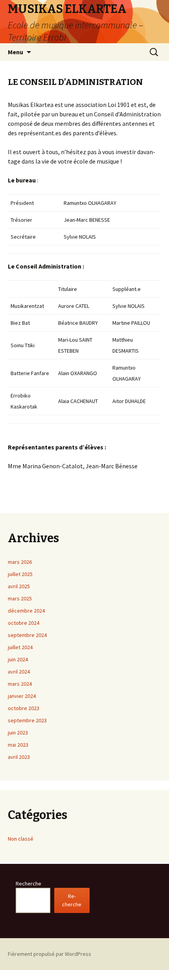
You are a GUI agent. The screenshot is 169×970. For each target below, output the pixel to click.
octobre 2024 (23, 622)
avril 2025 (19, 586)
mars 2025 (20, 598)
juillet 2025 (20, 574)
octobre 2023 (23, 708)
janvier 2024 (22, 695)
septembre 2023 (27, 720)
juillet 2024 (20, 647)
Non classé (20, 838)
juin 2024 (18, 659)
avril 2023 (19, 756)
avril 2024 (19, 671)
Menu (15, 52)
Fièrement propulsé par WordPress (49, 953)
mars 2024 (20, 683)
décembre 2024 (26, 610)
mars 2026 (20, 561)
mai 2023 (18, 744)
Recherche (28, 883)
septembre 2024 (27, 635)
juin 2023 (18, 732)
